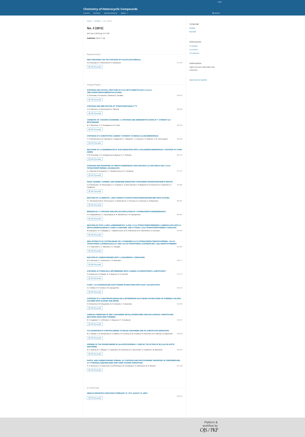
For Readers (193, 46)
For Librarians (194, 53)
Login (220, 2)
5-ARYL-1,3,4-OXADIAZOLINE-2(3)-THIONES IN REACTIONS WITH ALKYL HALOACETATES (123, 285)
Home (89, 21)
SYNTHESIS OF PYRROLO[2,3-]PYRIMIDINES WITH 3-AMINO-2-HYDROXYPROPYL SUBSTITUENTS (126, 271)
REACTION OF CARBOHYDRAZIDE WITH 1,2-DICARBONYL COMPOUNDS (116, 257)
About (123, 13)
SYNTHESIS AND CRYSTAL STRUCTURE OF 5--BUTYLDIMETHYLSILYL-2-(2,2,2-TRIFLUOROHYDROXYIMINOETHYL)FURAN (119, 91)
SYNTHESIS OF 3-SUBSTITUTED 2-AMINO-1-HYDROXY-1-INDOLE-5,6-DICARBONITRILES (122, 136)
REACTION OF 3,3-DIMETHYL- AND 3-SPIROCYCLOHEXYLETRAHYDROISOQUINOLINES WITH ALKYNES (128, 198)
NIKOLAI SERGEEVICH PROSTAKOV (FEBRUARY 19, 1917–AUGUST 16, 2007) (117, 393)
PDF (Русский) (95, 67)
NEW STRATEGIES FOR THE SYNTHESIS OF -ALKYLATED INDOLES (114, 59)
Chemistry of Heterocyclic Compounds (110, 9)
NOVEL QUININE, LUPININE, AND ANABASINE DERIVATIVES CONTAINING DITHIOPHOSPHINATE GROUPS (130, 182)
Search (217, 13)
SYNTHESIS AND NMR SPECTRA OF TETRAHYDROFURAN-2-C (112, 106)
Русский (192, 31)
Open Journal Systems (198, 80)
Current (86, 13)
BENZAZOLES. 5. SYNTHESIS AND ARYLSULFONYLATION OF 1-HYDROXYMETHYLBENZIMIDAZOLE (126, 211)
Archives (96, 13)
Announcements (110, 13)
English (192, 28)
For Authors (193, 49)
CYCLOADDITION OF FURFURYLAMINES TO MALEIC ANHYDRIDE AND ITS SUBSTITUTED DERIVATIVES (128, 330)
